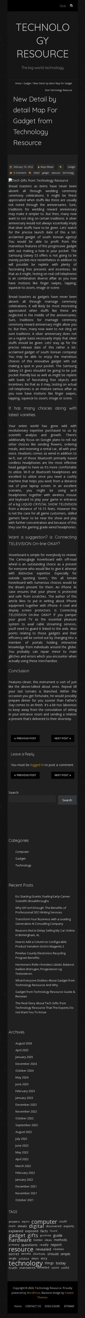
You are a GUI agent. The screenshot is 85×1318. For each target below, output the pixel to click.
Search (14, 792)
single (13, 1258)
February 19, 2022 (23, 166)
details (22, 1226)
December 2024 (26, 1064)
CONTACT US (33, 1306)
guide (57, 1235)
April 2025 (22, 1050)
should (52, 1253)
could (63, 1221)
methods (60, 1240)
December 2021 (26, 1186)
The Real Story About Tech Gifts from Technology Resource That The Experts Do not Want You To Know (44, 1007)
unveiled (43, 1267)
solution (24, 1258)
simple (65, 1253)
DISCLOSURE (52, 1306)
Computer (22, 852)
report (56, 1244)
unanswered (27, 1267)
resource (55, 172)
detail (37, 172)
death (12, 1226)
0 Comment (20, 172)
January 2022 (24, 1179)
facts (44, 1231)
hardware (20, 1240)
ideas (48, 1240)
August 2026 (23, 1043)
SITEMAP (69, 1306)
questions (29, 1244)
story (44, 1258)
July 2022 (21, 1139)
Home (18, 83)
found (53, 1230)
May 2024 (21, 1077)
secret (14, 1253)
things (49, 1263)
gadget (45, 172)
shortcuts (39, 1254)
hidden (38, 1240)
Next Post (61, 738)
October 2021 (24, 1200)
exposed (31, 1231)
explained (16, 1231)
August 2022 (23, 1132)
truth (13, 1267)
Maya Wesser (47, 166)
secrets (26, 1254)
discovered (53, 1226)
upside (55, 1267)
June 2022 (22, 1145)
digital (36, 1226)
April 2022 (22, 1159)
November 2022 (26, 1111)
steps (35, 1258)
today (61, 1263)
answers (14, 1221)
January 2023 (24, 1098)
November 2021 (26, 1193)
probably (14, 1244)
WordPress (33, 1292)
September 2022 (26, 1125)
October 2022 (24, 1118)
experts (68, 1226)
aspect (25, 1221)
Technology (23, 865)
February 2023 (25, 1091)
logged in (37, 765)
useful (65, 1267)
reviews (58, 1249)
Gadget (27, 83)
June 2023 (22, 1084)
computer (44, 1221)
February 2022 (25, 1173)
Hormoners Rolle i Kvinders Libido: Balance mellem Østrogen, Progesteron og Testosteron (44, 969)
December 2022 (26, 1105)
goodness (45, 1235)
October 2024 (24, 1070)
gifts (32, 1235)
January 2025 (24, 1057)
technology (68, 172)
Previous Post (26, 738)
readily (44, 1244)
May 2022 (21, 1152)
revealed (43, 1249)
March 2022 (23, 1166)
